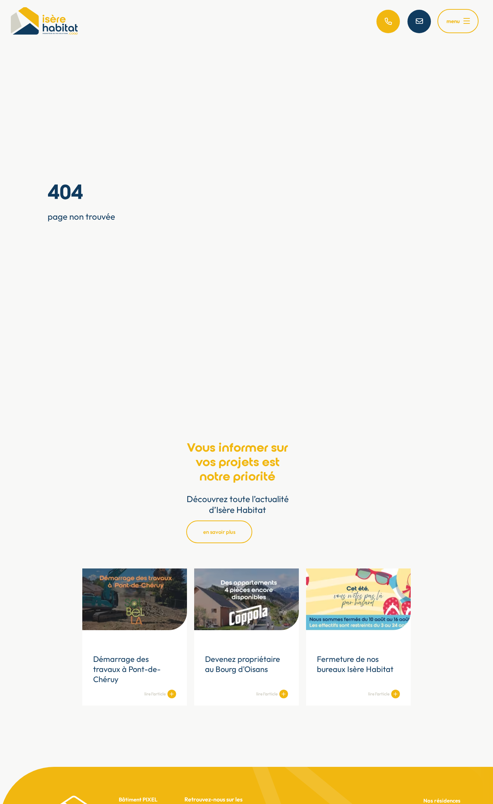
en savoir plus (219, 531)
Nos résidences (442, 800)
